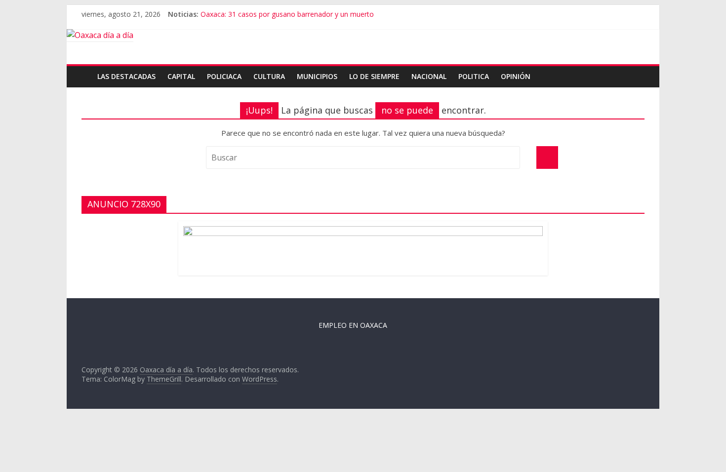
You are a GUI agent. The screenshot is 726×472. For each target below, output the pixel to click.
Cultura (269, 76)
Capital (181, 76)
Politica (473, 76)
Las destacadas (126, 76)
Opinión (515, 76)
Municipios (317, 76)
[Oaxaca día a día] (363, 35)
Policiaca (224, 76)
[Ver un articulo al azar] (639, 71)
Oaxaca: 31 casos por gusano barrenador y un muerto (287, 14)
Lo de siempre (374, 76)
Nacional (428, 76)
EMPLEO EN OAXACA (353, 325)
